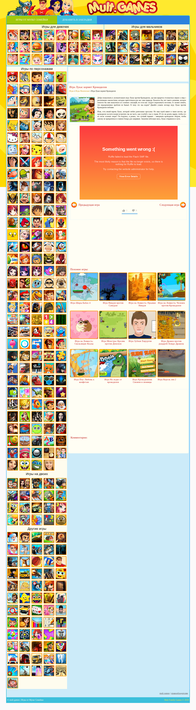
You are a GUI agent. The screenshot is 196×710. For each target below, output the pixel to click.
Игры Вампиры (49, 198)
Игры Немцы (49, 344)
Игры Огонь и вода (13, 89)
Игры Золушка (13, 307)
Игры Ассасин (49, 210)
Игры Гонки (110, 35)
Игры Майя (37, 320)
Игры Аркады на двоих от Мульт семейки (49, 520)
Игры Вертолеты (37, 574)
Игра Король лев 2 (167, 379)
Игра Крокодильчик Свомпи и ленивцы (142, 380)
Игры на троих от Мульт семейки (49, 508)
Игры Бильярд (37, 586)
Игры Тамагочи (37, 429)
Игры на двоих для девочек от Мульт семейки (25, 483)
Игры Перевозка (25, 368)
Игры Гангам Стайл (49, 283)
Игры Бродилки (85, 35)
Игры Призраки (37, 247)
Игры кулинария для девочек (37, 47)
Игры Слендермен (13, 417)
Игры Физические (25, 634)
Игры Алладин (13, 162)
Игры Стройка (49, 417)
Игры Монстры (61, 332)
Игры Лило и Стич (61, 174)
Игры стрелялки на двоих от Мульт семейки (37, 483)
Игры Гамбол (37, 283)
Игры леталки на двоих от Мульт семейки (37, 496)
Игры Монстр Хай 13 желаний (37, 271)
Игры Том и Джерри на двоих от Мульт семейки (25, 520)
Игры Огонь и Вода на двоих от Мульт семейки (37, 520)
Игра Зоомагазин (25, 307)
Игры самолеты (123, 47)
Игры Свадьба (85, 59)
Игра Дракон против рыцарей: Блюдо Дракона (171, 342)
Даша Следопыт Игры (37, 77)
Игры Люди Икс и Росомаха (13, 198)
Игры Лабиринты (61, 671)
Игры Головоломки (61, 647)
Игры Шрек (61, 101)
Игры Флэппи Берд (49, 271)
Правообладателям (179, 693)
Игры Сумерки (61, 417)
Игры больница (73, 47)
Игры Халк (49, 259)
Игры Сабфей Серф (49, 404)
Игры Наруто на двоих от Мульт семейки (13, 520)
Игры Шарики (37, 634)
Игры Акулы (13, 247)
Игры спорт (13, 574)
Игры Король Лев (37, 174)
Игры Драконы (25, 247)
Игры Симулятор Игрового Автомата (49, 356)
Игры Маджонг (49, 598)
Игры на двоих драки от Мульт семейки (13, 496)
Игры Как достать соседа (25, 549)
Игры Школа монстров (25, 35)
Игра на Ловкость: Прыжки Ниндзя (142, 304)
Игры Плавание (61, 610)
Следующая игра (169, 204)
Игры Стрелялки (123, 35)
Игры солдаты (49, 549)
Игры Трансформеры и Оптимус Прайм (49, 89)
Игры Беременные (13, 647)
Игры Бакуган (61, 271)
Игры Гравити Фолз (13, 295)
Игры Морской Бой (61, 598)
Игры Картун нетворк (61, 150)
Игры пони (61, 47)
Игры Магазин (13, 320)
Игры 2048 (49, 634)
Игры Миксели (37, 332)
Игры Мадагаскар (25, 101)
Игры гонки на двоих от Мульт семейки (25, 496)
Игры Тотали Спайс (49, 162)
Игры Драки (171, 35)
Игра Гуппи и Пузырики (25, 295)
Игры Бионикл (13, 283)
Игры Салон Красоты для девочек (13, 549)
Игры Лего (147, 35)
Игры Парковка (25, 610)
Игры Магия (25, 320)
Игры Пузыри (25, 392)
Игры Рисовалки (37, 622)
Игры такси (25, 574)
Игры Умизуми (37, 259)
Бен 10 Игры (49, 125)
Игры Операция (73, 59)
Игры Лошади (49, 307)
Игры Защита (61, 295)
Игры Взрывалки (37, 647)
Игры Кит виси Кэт (61, 138)
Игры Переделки (49, 610)
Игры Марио (13, 77)
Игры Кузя (25, 198)
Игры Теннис (13, 441)
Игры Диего (37, 210)
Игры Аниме (13, 210)
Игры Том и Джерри (25, 77)
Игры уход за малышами (97, 35)
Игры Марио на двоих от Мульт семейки (61, 496)
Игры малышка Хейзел (37, 59)
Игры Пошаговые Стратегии (49, 380)
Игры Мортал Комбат (13, 186)
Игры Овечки (49, 247)
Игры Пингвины (61, 247)
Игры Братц (61, 125)
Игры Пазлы (61, 356)
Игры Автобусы (61, 574)
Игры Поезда (37, 380)
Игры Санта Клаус (61, 404)
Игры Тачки (61, 89)
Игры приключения (49, 47)
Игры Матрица (61, 320)
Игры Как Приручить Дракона (61, 380)
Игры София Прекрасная (25, 259)
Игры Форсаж (37, 537)
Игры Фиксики (13, 150)
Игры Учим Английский (49, 441)
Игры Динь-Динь (49, 295)
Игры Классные (25, 537)
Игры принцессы (61, 59)
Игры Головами (13, 598)
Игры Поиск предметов (61, 537)
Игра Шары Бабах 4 (80, 303)
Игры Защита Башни (61, 634)
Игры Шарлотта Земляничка (25, 453)
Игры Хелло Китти (13, 138)
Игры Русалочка (37, 162)
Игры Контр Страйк (147, 47)
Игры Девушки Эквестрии (25, 271)
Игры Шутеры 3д (49, 574)
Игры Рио (49, 223)
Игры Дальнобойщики (37, 659)
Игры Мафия (13, 332)
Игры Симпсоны (13, 125)
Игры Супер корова (13, 174)
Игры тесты (97, 47)
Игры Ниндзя (13, 356)
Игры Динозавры (37, 295)
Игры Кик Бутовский (49, 138)
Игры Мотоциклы (159, 59)
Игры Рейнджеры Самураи (61, 223)
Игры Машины (25, 332)
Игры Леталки (171, 47)
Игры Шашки (49, 453)
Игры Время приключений (13, 235)
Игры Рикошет (61, 392)
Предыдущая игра (89, 204)
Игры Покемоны (37, 150)
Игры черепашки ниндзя (37, 465)
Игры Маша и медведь (25, 113)
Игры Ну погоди (61, 162)
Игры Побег (13, 380)
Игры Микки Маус (37, 125)
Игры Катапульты (25, 671)
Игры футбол (110, 47)
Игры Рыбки (37, 404)
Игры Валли (49, 186)
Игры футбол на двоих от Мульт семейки (25, 508)
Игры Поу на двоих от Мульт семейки (61, 520)
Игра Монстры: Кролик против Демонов (113, 342)
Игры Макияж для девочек (25, 47)
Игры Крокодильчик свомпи (25, 210)
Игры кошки (97, 59)
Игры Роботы (110, 59)
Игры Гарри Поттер (49, 113)
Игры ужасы (61, 549)
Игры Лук (61, 307)
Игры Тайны (13, 429)
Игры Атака (13, 586)
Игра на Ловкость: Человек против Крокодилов (171, 304)
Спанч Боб (25, 465)
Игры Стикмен (183, 59)
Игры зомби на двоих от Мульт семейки (49, 496)
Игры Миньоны (49, 332)
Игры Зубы (61, 659)
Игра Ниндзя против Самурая (113, 304)
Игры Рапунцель (25, 150)
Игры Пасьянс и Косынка (37, 610)
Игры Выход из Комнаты (61, 586)
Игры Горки (13, 659)
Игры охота (25, 562)
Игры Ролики (13, 404)
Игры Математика (49, 320)
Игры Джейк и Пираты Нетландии (61, 344)
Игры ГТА (25, 138)
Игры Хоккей (13, 453)
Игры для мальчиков (147, 26)
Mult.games (165, 693)
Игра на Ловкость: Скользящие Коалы (84, 342)
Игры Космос (49, 671)
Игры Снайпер (135, 59)
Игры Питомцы (49, 368)
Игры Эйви (13, 465)
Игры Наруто (25, 89)
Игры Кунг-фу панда (61, 113)
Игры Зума (37, 598)
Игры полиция (13, 562)
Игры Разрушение (49, 392)
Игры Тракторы (37, 441)
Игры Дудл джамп (25, 174)
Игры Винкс (13, 35)
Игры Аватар (37, 101)
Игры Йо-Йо (13, 671)
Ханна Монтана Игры (49, 465)
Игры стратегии (183, 35)
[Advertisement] (128, 74)
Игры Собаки (25, 417)
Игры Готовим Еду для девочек (73, 35)
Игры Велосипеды (25, 647)
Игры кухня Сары (85, 47)
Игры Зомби (135, 35)
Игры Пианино (37, 368)
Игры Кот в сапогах (49, 101)
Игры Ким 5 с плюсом (37, 198)
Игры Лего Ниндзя (37, 307)
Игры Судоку (49, 622)
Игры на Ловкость (37, 344)
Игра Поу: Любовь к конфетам (84, 380)
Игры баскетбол (37, 562)
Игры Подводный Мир (25, 380)
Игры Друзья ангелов (49, 150)
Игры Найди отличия (13, 610)
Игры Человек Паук (61, 259)
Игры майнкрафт (135, 47)
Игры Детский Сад (49, 659)
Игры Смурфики (25, 125)
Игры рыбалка (37, 549)
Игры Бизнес (25, 586)
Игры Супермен (37, 223)
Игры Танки (159, 35)
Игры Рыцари (123, 59)
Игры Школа (61, 453)
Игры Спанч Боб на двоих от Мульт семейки (13, 508)
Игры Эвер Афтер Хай (13, 271)
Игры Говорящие (61, 283)
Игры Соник (37, 89)
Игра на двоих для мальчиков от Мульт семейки (13, 483)
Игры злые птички (25, 223)
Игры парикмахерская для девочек (49, 35)
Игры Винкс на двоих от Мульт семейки (61, 508)
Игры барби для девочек (61, 35)
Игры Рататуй (37, 186)
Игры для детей (25, 598)
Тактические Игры (25, 429)
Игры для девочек (55, 26)
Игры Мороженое (13, 344)
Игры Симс (13, 259)
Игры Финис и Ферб (13, 101)
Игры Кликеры (37, 671)
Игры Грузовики (25, 659)
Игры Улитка (13, 223)
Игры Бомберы (49, 586)
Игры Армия (147, 59)
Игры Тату (61, 429)
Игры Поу (49, 235)
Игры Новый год (13, 537)
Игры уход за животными (49, 59)
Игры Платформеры (61, 368)
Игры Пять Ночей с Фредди (61, 441)
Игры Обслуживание (37, 356)
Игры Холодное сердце (25, 235)
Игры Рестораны (25, 622)
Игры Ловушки (13, 683)
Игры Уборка (13, 47)
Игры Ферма (49, 537)
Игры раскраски (25, 59)
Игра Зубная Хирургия (140, 341)
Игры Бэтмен (61, 186)
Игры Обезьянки (25, 356)
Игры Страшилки (37, 417)
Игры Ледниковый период (49, 174)
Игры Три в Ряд (13, 634)
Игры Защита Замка (159, 47)
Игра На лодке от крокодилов (113, 380)
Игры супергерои (61, 562)
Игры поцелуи (13, 59)
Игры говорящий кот (61, 210)
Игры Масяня (37, 138)
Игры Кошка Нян (37, 235)
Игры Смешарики (49, 77)
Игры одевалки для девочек (37, 35)
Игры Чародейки (61, 198)
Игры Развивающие (13, 622)
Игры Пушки (37, 392)
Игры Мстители (171, 59)
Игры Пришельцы (13, 392)
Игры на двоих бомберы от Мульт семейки (61, 483)
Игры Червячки (61, 235)
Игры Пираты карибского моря (13, 113)
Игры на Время (25, 344)
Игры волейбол (49, 562)
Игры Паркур (183, 47)
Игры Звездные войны (25, 162)
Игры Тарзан (49, 429)
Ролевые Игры (25, 404)
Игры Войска (49, 647)
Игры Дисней (37, 113)
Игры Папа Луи (13, 368)
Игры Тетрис (61, 622)
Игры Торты (25, 441)
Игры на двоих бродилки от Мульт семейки (49, 483)
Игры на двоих (37, 474)
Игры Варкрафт (25, 283)
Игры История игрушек (25, 186)
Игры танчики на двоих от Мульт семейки (37, 508)
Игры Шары (37, 453)
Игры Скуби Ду (61, 77)
